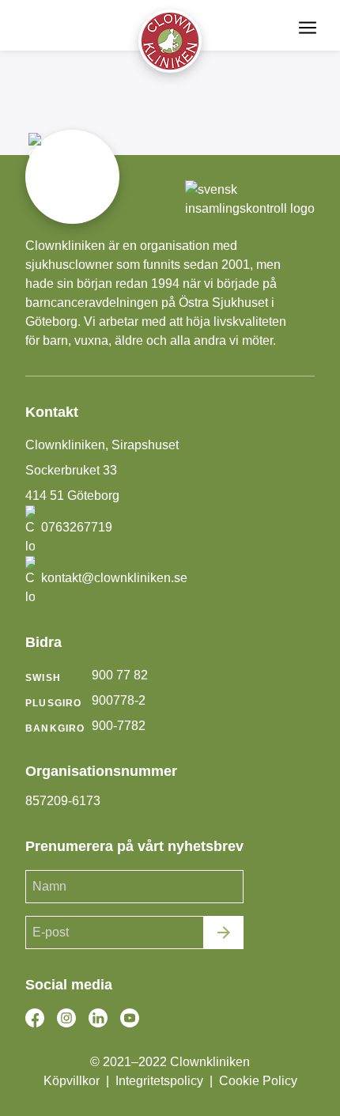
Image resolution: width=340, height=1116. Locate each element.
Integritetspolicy (159, 1081)
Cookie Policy (258, 1081)
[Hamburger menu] (307, 27)
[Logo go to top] (170, 41)
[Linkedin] (98, 1017)
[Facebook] (34, 1017)
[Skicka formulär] (224, 932)
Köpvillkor (71, 1081)
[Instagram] (66, 1017)
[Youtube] (129, 1017)
